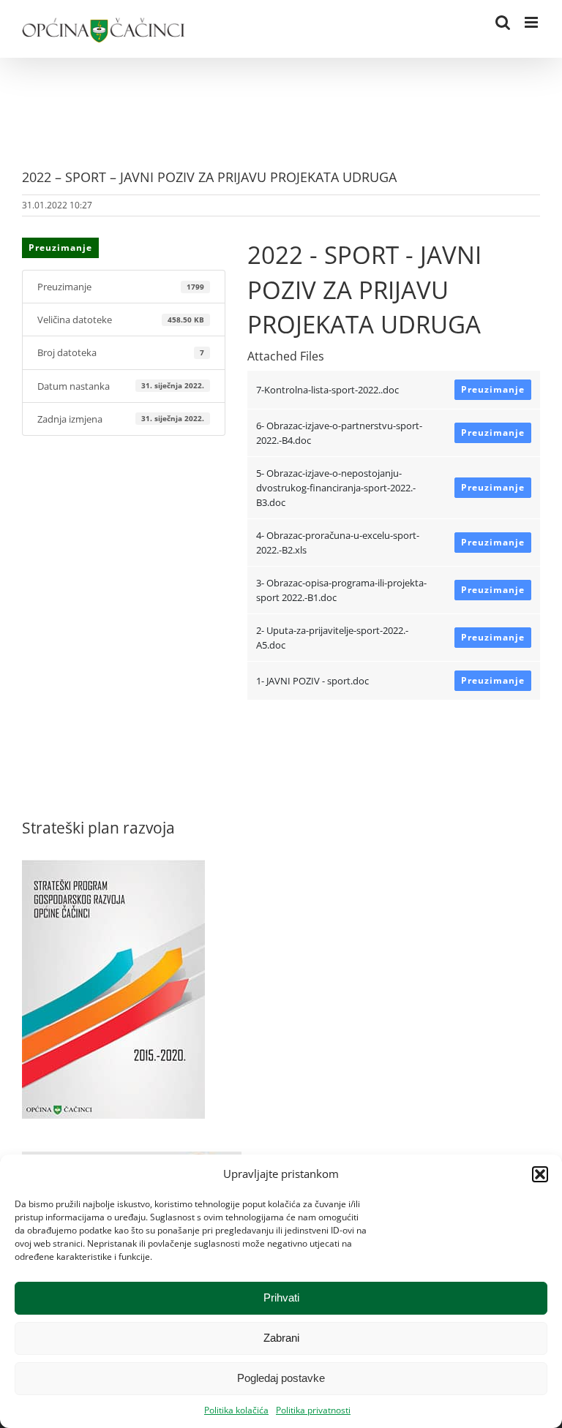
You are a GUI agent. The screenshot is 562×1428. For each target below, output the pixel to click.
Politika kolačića (236, 1410)
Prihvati (281, 1297)
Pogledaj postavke (281, 1378)
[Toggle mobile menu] (532, 22)
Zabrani (281, 1337)
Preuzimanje (60, 247)
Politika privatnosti (313, 1410)
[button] (540, 1174)
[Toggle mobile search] (502, 22)
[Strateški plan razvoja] (113, 867)
